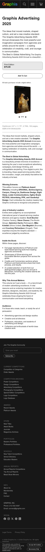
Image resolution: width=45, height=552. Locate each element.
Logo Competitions (10, 395)
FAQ (5, 493)
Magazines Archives (11, 432)
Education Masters (10, 459)
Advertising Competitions (13, 387)
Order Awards (9, 372)
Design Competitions (11, 384)
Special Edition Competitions (14, 392)
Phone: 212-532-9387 (12, 505)
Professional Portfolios (12, 444)
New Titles (7, 424)
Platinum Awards (10, 410)
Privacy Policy (20, 532)
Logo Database (9, 398)
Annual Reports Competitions (14, 469)
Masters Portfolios (10, 441)
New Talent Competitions (13, 454)
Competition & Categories (13, 369)
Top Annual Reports (11, 472)
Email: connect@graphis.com (14, 508)
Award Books (8, 426)
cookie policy (6, 550)
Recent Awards (9, 408)
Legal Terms (6, 532)
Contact (6, 496)
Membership (8, 490)
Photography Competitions (13, 390)
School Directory (10, 456)
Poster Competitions (11, 381)
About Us (7, 488)
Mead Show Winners (11, 474)
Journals (7, 429)
